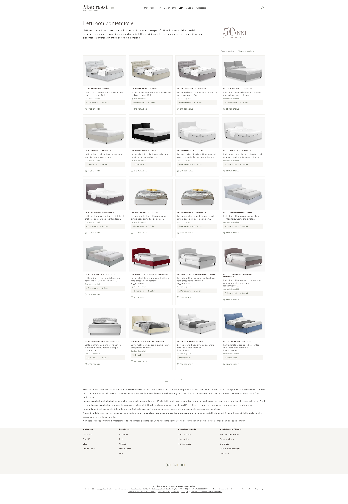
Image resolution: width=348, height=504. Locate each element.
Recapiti (184, 492)
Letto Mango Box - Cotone (190, 151)
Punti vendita (89, 448)
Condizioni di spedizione (168, 492)
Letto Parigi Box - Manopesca (237, 89)
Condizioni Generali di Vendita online (206, 492)
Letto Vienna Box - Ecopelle (237, 341)
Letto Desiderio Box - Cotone (237, 212)
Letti (121, 453)
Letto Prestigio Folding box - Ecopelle (196, 274)
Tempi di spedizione (229, 434)
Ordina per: (227, 50)
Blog (85, 444)
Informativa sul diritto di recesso (226, 489)
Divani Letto (125, 448)
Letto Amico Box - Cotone (97, 89)
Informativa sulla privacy (252, 489)
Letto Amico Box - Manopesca (191, 89)
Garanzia (224, 444)
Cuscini (122, 444)
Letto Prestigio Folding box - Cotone (149, 274)
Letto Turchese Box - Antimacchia (147, 341)
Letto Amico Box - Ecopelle (144, 89)
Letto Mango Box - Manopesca (99, 212)
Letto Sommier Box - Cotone (145, 212)
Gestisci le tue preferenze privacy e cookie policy (174, 486)
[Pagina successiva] (181, 380)
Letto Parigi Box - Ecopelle (98, 151)
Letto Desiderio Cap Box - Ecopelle (102, 341)
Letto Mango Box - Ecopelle (237, 151)
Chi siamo (87, 434)
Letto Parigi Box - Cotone (143, 151)
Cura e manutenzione (230, 448)
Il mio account (184, 434)
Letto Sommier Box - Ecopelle (191, 212)
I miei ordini (183, 439)
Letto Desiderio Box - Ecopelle (100, 274)
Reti (121, 439)
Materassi (124, 434)
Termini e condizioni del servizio (142, 492)
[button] (149, 7)
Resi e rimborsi (227, 439)
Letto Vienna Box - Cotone (190, 341)
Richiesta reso (184, 444)
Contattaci (225, 453)
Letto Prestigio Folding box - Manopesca (237, 275)
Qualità (86, 439)
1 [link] (166, 379)
